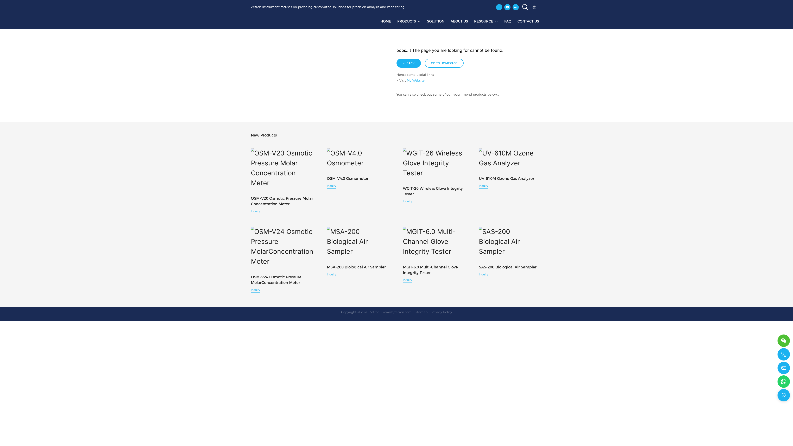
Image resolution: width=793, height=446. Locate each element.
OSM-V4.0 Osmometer (347, 178)
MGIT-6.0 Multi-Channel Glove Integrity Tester (430, 270)
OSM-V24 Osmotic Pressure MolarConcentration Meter (276, 280)
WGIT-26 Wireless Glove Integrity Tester (433, 191)
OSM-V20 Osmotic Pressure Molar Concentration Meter (282, 201)
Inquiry (255, 211)
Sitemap (421, 312)
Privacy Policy (441, 312)
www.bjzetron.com (397, 312)
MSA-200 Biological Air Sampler (356, 267)
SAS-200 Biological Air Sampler (508, 267)
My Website (416, 80)
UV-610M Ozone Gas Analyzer (506, 178)
